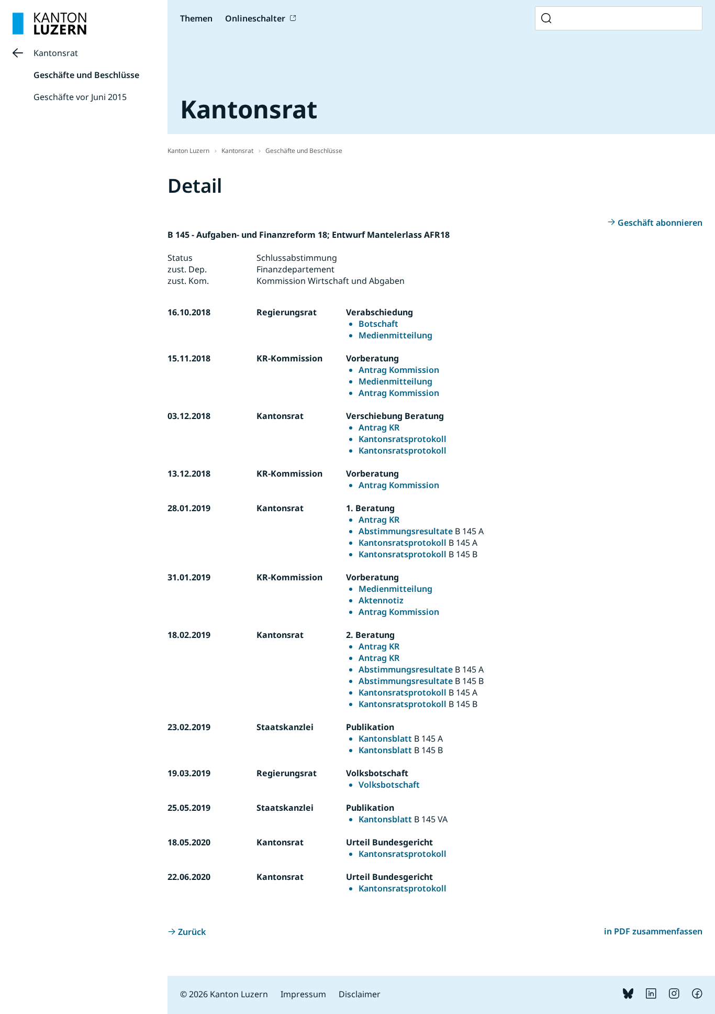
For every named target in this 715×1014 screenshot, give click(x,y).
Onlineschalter (255, 18)
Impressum (303, 994)
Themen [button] (196, 18)
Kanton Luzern (188, 150)
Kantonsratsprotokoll (402, 439)
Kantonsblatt (385, 738)
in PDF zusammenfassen (653, 931)
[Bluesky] (628, 995)
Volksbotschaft (389, 784)
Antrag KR (379, 427)
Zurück (192, 932)
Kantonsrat (55, 53)
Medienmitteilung (395, 335)
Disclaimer (360, 994)
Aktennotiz (381, 600)
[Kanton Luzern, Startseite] (49, 24)
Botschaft (378, 323)
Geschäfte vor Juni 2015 (80, 97)
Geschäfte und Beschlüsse (86, 75)
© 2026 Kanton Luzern (224, 994)
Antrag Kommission (399, 370)
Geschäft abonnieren (660, 222)
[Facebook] (697, 995)
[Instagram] (674, 995)
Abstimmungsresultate (406, 531)
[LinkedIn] (651, 995)
